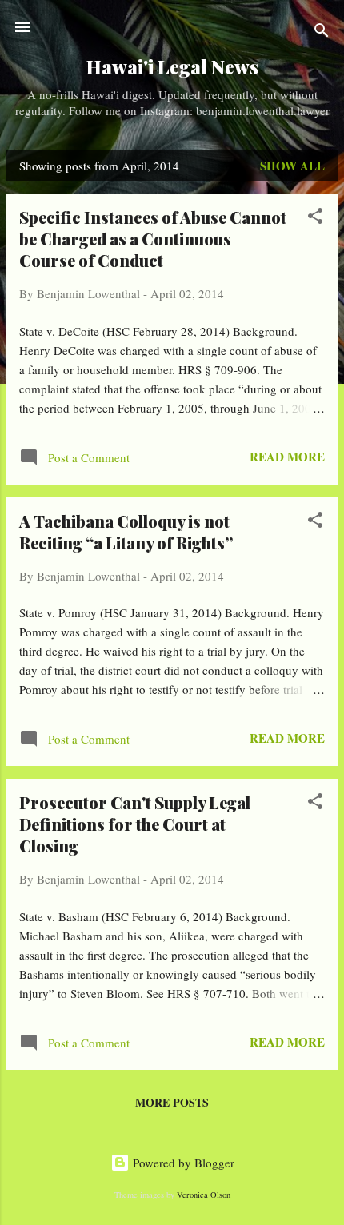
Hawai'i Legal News (172, 66)
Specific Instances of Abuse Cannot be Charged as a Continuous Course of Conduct (152, 238)
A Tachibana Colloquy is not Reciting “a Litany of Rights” (126, 531)
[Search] (321, 32)
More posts (172, 1102)
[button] (315, 218)
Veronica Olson (203, 1194)
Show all (292, 165)
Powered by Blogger (182, 1163)
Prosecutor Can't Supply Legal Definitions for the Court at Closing (134, 824)
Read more (287, 456)
